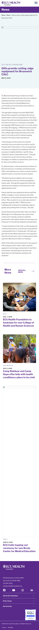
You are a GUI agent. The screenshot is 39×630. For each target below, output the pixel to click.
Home (3, 15)
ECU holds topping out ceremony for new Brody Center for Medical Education (19, 548)
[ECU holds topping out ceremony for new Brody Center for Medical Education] (19, 461)
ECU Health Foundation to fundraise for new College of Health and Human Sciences (18, 322)
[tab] (19, 595)
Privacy (4, 627)
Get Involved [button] (7, 606)
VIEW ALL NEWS (22, 271)
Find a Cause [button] (7, 601)
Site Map (10, 627)
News (6, 9)
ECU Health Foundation (11, 3)
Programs (17, 65)
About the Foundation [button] (10, 596)
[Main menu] (36, 2)
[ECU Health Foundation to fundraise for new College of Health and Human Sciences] (19, 297)
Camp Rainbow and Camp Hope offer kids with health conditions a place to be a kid (19, 374)
